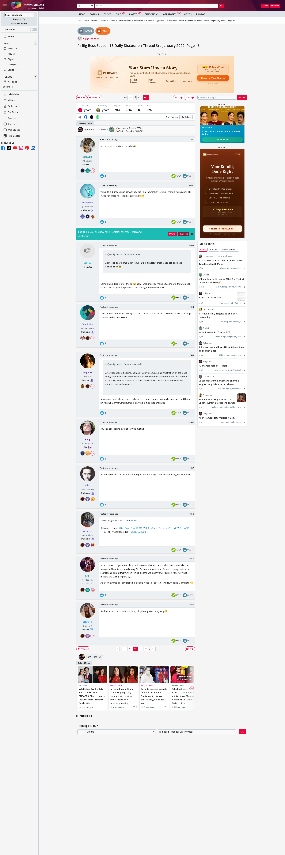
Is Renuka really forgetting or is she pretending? (218, 315)
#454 (191, 307)
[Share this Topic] (80, 117)
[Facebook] (3, 148)
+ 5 (92, 338)
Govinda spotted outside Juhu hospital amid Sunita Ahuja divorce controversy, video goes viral (154, 696)
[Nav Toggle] (4, 5)
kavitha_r (237, 321)
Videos (11, 100)
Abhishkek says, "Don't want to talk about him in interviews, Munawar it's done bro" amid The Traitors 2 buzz (184, 696)
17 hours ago (220, 336)
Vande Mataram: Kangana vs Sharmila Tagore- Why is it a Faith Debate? (219, 382)
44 (124, 648)
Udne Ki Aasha (209, 309)
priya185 (237, 355)
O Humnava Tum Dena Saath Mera (217, 256)
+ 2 (92, 171)
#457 (191, 468)
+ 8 (92, 453)
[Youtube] (15, 148)
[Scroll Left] (79, 129)
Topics (107, 14)
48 (146, 648)
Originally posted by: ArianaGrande (123, 364)
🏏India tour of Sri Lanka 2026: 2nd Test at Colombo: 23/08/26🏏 (221, 281)
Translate (22, 23)
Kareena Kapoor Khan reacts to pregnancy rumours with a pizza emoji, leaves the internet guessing (121, 696)
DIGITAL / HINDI (178, 685)
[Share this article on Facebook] (86, 117)
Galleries (12, 106)
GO (221, 5)
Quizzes (12, 118)
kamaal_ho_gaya (233, 407)
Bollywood (207, 293)
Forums (8, 76)
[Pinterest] (27, 148)
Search (242, 97)
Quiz (118, 14)
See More (8, 86)
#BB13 (134, 520)
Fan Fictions (14, 112)
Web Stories (14, 130)
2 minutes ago (222, 287)
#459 (191, 558)
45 (130, 648)
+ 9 (92, 386)
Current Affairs (209, 376)
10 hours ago (219, 370)
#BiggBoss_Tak (127, 527)
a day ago (225, 422)
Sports (11, 69)
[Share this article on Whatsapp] (97, 117)
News (7, 43)
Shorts (11, 124)
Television (13, 48)
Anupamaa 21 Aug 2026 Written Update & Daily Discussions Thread (217, 401)
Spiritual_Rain (235, 336)
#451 (191, 139)
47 (141, 648)
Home (11, 36)
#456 (191, 422)
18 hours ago (224, 355)
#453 (191, 245)
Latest (203, 249)
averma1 (237, 268)
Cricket (206, 275)
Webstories (169, 14)
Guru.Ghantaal (234, 370)
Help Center (14, 136)
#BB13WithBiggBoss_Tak (149, 527)
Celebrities (13, 94)
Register (275, 5)
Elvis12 (238, 303)
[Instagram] (21, 148)
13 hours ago (224, 321)
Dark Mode (9, 29)
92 (153, 648)
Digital (11, 59)
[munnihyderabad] (80, 110)
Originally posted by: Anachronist (122, 254)
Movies (11, 53)
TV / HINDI (83, 685)
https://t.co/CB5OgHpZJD (176, 527)
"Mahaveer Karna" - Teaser (213, 365)
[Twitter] (9, 148)
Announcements (229, 249)
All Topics (12, 81)
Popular (214, 249)
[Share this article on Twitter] (92, 117)
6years (87, 110)
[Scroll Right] (192, 129)
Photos (200, 14)
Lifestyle (12, 64)
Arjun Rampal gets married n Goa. (217, 417)
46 (135, 648)
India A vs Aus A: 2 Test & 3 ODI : (215, 332)
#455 (191, 355)
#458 (191, 513)
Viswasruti (236, 287)
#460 (191, 604)
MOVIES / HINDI (116, 685)
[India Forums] (27, 6)
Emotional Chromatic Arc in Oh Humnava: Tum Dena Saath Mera (221, 262)
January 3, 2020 (138, 531)
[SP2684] (98, 110)
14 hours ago (217, 407)
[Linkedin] (33, 148)
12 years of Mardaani (210, 297)
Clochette (236, 388)
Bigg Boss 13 (90, 38)
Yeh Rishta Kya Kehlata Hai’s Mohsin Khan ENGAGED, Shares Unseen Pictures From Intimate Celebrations (92, 696)
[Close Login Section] (192, 234)
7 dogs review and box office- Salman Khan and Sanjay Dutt (221, 349)
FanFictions (151, 14)
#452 (191, 185)
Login (265, 5)
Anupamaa (207, 395)
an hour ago (226, 303)
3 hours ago (225, 268)
